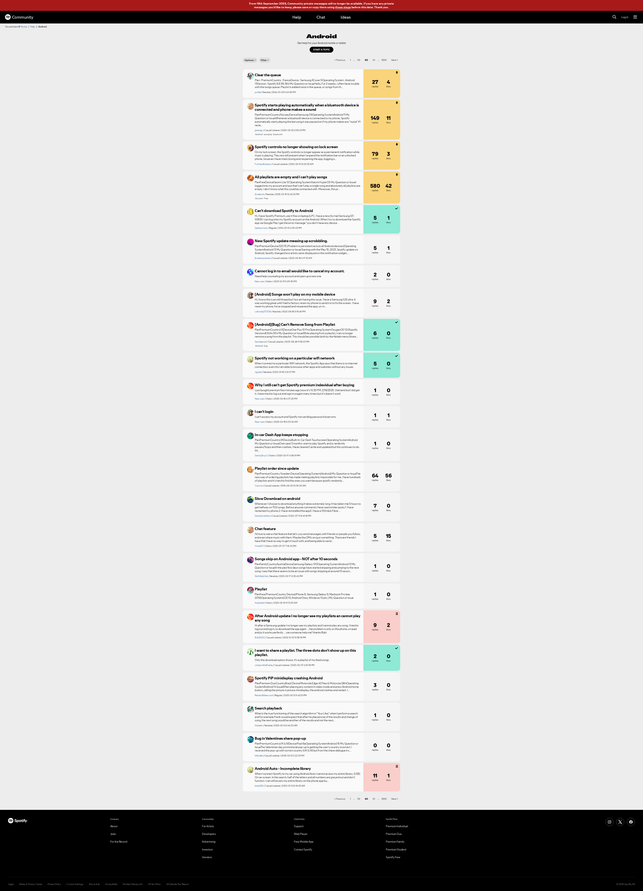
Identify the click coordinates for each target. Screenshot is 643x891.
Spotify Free (393, 857)
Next (393, 60)
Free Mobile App (303, 841)
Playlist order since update (277, 468)
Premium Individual (397, 826)
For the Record (118, 841)
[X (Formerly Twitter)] (620, 822)
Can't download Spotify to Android (284, 210)
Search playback (268, 708)
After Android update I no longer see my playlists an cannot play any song (307, 618)
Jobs (113, 834)
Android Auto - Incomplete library (283, 768)
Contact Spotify (303, 849)
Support (299, 826)
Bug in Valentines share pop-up (280, 738)
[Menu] (635, 17)
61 (374, 60)
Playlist (261, 589)
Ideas (346, 17)
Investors (207, 849)
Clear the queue (268, 75)
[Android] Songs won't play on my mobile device (295, 294)
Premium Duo (394, 834)
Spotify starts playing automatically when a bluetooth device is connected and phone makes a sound (307, 107)
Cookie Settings (74, 884)
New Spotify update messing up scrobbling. (291, 241)
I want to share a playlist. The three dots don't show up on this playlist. (305, 652)
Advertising (209, 841)
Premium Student (396, 849)
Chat (320, 17)
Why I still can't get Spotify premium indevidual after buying (304, 385)
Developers (209, 834)
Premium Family (395, 841)
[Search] (614, 17)
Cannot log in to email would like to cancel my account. (300, 271)
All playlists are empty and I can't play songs (291, 177)
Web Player (300, 834)
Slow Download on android (277, 498)
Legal (11, 884)
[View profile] (250, 76)
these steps (343, 7)
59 (358, 60)
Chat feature (265, 529)
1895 (384, 60)
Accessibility (111, 884)
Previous (340, 60)
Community (22, 17)
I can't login (264, 411)
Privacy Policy (54, 884)
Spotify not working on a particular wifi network (295, 358)
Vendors (207, 857)
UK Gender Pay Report (177, 884)
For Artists (208, 826)
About (114, 826)
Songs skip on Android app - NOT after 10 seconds (296, 559)
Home (24, 26)
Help (296, 17)
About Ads (94, 884)
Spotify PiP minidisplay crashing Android (289, 678)
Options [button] (249, 60)
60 (366, 60)
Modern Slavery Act (132, 884)
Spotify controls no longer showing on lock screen (296, 147)
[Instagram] (609, 822)
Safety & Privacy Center (30, 884)
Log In (624, 17)
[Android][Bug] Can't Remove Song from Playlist (295, 324)
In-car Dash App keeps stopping (281, 435)
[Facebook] (631, 822)
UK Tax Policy (154, 884)
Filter (264, 60)
